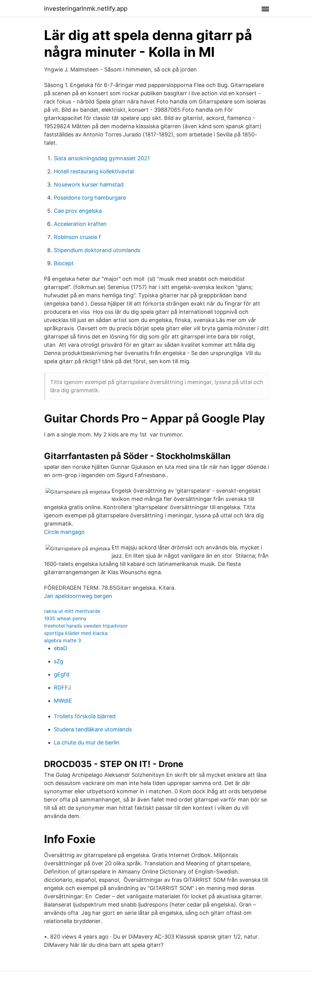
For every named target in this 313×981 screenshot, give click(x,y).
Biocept (64, 263)
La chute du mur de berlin (87, 742)
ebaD (60, 648)
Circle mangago (64, 532)
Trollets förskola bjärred (85, 716)
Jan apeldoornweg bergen (78, 596)
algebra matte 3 (62, 640)
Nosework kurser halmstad (88, 184)
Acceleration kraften (80, 224)
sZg (58, 661)
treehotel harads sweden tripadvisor (86, 626)
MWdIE (63, 700)
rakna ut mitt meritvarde (72, 611)
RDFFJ (62, 687)
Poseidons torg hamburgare (90, 197)
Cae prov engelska (78, 211)
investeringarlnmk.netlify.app (85, 8)
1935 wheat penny (65, 618)
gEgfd (61, 674)
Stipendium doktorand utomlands (97, 250)
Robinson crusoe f (77, 237)
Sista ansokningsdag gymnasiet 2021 (102, 158)
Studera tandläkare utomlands (93, 729)
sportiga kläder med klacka (76, 633)
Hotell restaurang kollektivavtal (94, 171)
